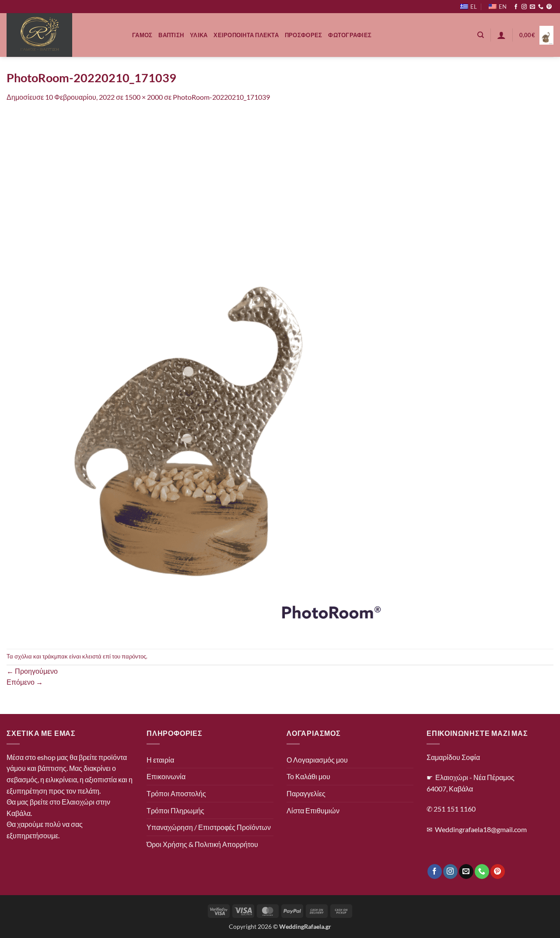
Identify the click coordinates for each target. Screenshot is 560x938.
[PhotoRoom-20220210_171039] (203, 375)
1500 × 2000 (144, 97)
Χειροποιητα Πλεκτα (246, 35)
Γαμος (142, 35)
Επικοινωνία (166, 776)
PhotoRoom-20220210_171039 (221, 97)
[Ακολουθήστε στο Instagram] (524, 7)
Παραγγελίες (306, 793)
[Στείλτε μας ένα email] (532, 7)
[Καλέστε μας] (540, 7)
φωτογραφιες (349, 35)
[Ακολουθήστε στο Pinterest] (549, 7)
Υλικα (198, 35)
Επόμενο (25, 682)
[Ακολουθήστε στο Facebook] (515, 7)
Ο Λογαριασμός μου (317, 760)
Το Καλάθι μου (308, 776)
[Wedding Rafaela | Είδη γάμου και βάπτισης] (63, 35)
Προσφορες (303, 35)
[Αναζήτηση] (480, 35)
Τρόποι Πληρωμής (175, 810)
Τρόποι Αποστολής (176, 793)
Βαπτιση (171, 35)
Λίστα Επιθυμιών (313, 810)
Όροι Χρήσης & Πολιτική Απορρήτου (202, 844)
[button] (501, 35)
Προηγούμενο (32, 671)
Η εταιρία (160, 760)
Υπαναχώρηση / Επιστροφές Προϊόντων (209, 827)
